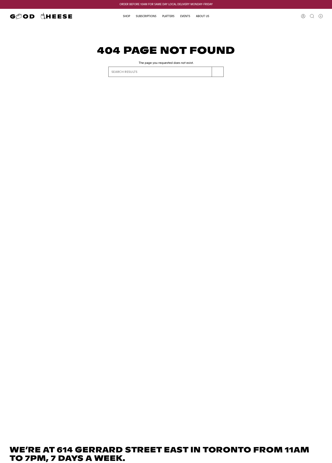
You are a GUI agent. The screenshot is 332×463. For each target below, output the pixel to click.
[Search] (218, 72)
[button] (126, 16)
